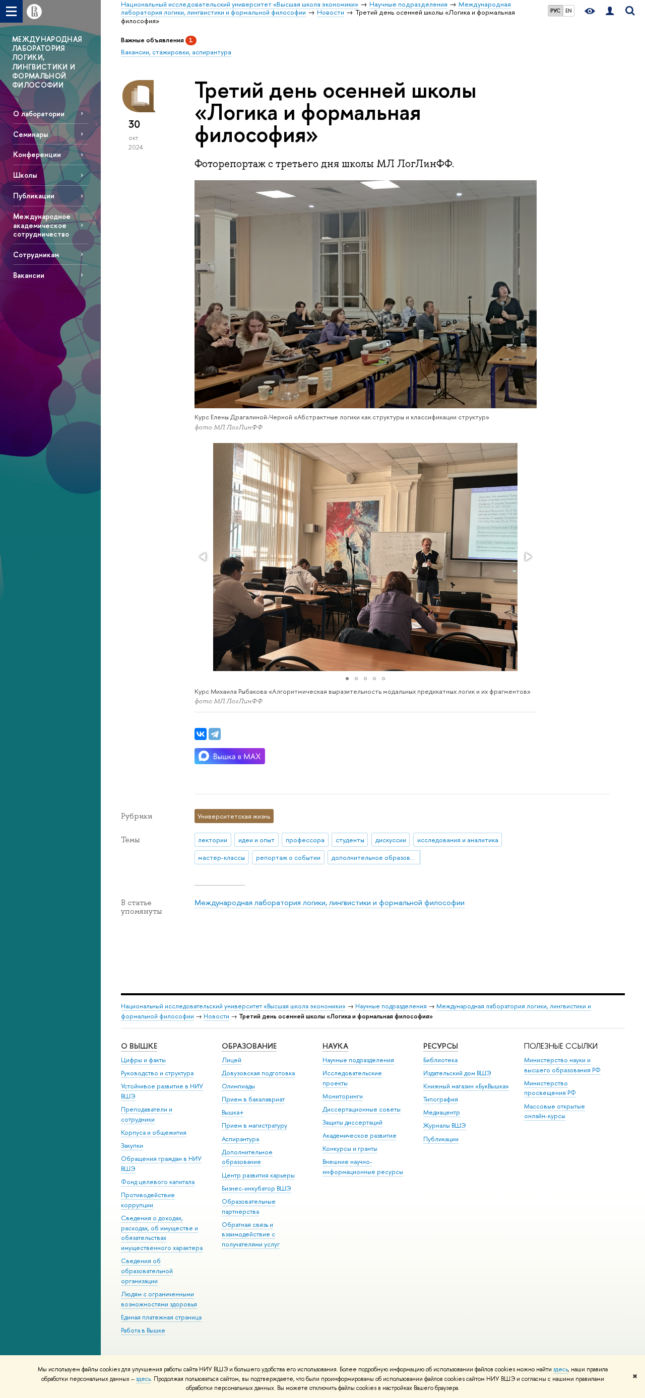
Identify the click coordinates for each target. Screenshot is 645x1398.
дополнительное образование (376, 857)
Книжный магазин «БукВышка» (466, 1086)
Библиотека (440, 1060)
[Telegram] (215, 734)
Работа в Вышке (143, 1330)
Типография (440, 1099)
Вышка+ (233, 1112)
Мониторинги (342, 1096)
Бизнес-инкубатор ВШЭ (256, 1188)
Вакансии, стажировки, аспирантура (176, 51)
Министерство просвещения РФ (550, 1088)
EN (568, 10)
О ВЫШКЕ (139, 1046)
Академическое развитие (359, 1135)
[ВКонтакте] (201, 734)
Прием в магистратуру (254, 1125)
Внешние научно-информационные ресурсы (362, 1166)
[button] (204, 557)
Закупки (132, 1145)
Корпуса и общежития (153, 1132)
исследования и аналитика (457, 839)
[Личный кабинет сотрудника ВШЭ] (609, 11)
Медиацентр (441, 1112)
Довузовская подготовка (258, 1073)
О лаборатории (38, 113)
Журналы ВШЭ (444, 1125)
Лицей (231, 1060)
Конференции (37, 154)
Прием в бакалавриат (253, 1099)
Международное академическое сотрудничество (42, 224)
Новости (216, 1016)
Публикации (33, 195)
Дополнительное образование (247, 1157)
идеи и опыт (256, 839)
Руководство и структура (157, 1073)
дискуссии (390, 839)
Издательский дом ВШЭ (457, 1073)
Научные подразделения (391, 1006)
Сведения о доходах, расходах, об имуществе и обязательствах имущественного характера (162, 1233)
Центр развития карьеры (258, 1175)
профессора (305, 839)
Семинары (30, 134)
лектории (212, 839)
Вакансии (28, 275)
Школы (25, 175)
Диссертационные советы (361, 1109)
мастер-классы (221, 857)
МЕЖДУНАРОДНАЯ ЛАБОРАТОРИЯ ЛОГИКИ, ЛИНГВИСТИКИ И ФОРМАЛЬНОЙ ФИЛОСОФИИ (47, 62)
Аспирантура (240, 1139)
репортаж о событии (288, 857)
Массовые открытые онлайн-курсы (554, 1111)
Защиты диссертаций (352, 1122)
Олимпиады (238, 1086)
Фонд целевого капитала (158, 1182)
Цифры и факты (143, 1060)
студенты (350, 839)
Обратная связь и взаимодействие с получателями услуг (251, 1234)
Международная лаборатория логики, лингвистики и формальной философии (330, 902)
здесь (560, 1369)
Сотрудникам (36, 254)
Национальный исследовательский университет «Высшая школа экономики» (233, 1006)
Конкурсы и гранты (349, 1148)
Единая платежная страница (161, 1317)
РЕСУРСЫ (440, 1046)
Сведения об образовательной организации (147, 1271)
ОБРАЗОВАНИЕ (249, 1046)
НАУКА (335, 1046)
